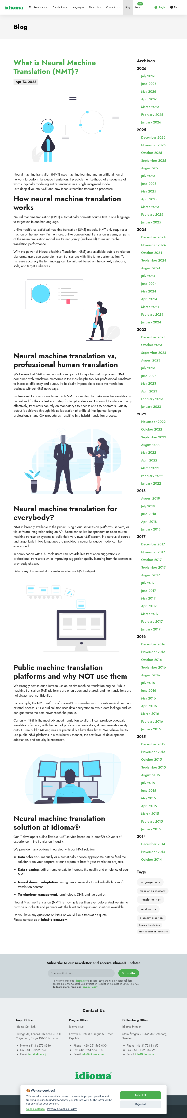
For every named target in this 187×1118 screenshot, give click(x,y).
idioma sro (81, 981)
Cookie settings (35, 1108)
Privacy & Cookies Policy (62, 1108)
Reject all (140, 1104)
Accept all (140, 1095)
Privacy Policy (90, 987)
